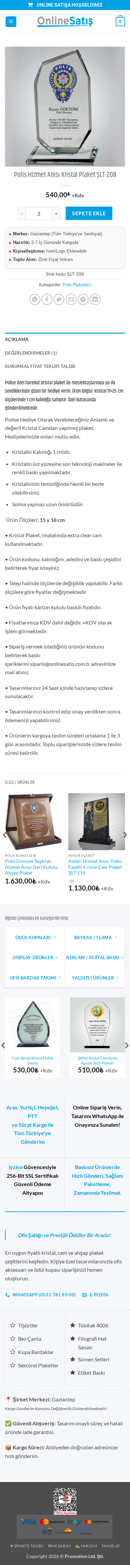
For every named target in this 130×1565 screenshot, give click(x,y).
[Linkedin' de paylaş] (95, 299)
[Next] (125, 847)
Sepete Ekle (89, 213)
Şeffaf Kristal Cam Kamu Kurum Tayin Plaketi (98, 1060)
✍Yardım (86, 1545)
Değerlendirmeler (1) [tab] (31, 353)
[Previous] (5, 847)
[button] (11, 21)
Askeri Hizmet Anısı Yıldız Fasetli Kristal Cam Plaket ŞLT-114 (95, 866)
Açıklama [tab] (16, 339)
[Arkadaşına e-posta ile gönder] (71, 299)
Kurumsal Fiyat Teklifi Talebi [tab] (40, 366)
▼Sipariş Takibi (26, 1545)
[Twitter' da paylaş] (58, 299)
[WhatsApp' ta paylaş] (34, 299)
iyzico (16, 1167)
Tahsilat (110, 1545)
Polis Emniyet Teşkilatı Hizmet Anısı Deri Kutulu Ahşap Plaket (31, 866)
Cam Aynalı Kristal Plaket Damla (32, 1060)
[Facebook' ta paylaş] (46, 299)
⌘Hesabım (59, 1545)
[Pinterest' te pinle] (83, 299)
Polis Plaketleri (77, 284)
